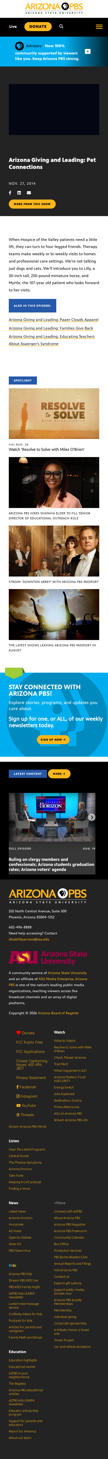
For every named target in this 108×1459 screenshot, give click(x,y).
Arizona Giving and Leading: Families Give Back (51, 328)
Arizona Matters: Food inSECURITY (69, 1079)
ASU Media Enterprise (56, 979)
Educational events (22, 1367)
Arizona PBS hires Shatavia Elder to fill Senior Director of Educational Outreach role (49, 516)
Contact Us (61, 1277)
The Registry (17, 1384)
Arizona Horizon (20, 1218)
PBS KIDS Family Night (24, 1287)
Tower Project (64, 1340)
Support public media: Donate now (69, 1292)
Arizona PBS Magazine (69, 1225)
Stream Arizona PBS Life (71, 1120)
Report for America (22, 1431)
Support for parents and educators (25, 1423)
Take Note (16, 1176)
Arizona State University (67, 973)
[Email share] (31, 193)
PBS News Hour (20, 1251)
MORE (57, 774)
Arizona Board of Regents (58, 1013)
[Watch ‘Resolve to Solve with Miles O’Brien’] (54, 391)
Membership (63, 1310)
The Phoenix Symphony (25, 1163)
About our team (20, 1438)
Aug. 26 (19, 444)
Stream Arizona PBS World (27, 1127)
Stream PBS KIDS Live (23, 1281)
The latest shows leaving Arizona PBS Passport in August (52, 648)
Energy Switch (64, 1088)
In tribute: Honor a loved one (71, 1332)
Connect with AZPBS (68, 1212)
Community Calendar (69, 1238)
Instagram (28, 1096)
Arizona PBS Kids (20, 1274)
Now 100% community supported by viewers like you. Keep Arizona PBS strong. (47, 52)
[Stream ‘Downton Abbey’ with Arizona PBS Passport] (54, 528)
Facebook (27, 1087)
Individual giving (65, 1317)
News (13, 1202)
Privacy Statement (31, 1077)
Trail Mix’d (61, 1064)
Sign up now (52, 739)
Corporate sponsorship (70, 1323)
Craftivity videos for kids (25, 1314)
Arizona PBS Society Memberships (68, 1302)
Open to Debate (20, 1238)
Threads (27, 1114)
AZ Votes (15, 1231)
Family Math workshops (25, 1338)
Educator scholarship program (23, 1413)
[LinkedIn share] (21, 193)
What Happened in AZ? (70, 1071)
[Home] (54, 8)
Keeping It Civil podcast (25, 1182)
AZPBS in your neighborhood (19, 1375)
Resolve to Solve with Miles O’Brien (72, 1049)
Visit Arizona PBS (65, 1270)
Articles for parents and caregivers (25, 1329)
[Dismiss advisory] (87, 51)
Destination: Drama (68, 1101)
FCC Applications (30, 1051)
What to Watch (64, 1041)
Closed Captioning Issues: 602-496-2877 (31, 1064)
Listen (14, 1140)
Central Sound (19, 1156)
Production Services (68, 1251)
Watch (59, 1032)
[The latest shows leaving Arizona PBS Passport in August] (54, 591)
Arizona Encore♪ (20, 1169)
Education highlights (23, 1360)
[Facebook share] (12, 193)
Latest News (17, 1212)
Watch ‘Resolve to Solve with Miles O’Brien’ (47, 449)
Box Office (61, 1244)
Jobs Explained (64, 1094)
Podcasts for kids (20, 1321)
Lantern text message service (24, 1306)
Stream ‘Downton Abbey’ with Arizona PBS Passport (54, 582)
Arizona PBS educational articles (26, 1392)
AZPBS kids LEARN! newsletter (22, 1295)
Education (17, 1351)
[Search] (61, 26)
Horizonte (16, 1225)
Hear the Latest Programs (27, 1150)
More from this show (32, 204)
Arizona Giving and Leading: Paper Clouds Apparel (53, 319)
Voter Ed (15, 1244)
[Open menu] (99, 26)
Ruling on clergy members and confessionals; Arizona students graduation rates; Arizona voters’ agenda (51, 864)
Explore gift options (67, 1283)
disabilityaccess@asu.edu (29, 939)
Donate (28, 1033)
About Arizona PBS (67, 1218)
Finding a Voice (19, 1189)
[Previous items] (16, 817)
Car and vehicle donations (72, 1347)
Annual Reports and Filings (72, 1264)
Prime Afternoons (66, 1107)
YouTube (28, 1105)
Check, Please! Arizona (70, 1058)
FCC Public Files (29, 1042)
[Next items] (91, 817)
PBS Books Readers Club (70, 1257)
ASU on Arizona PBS (68, 1114)
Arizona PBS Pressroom (70, 1231)
